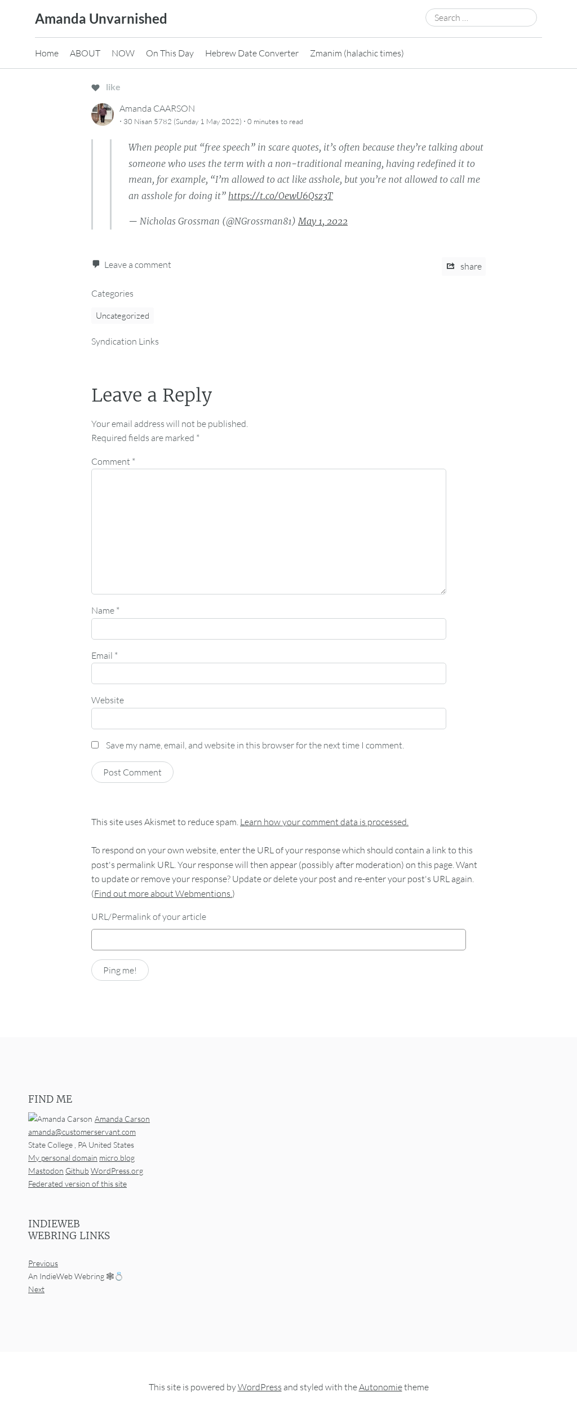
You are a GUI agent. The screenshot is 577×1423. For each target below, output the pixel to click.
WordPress (260, 1387)
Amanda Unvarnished (101, 18)
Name (105, 610)
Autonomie (380, 1387)
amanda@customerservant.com (82, 1131)
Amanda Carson (122, 1119)
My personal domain (62, 1157)
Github (77, 1170)
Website (107, 700)
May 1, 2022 (323, 221)
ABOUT (85, 53)
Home (47, 53)
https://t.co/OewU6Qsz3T (280, 195)
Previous (43, 1263)
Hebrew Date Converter (252, 53)
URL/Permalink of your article (148, 916)
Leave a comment (137, 264)
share (470, 266)
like (112, 86)
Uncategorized (122, 315)
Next (36, 1289)
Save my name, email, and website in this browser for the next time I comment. (255, 745)
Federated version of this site (77, 1183)
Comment (113, 461)
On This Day (170, 53)
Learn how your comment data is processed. (324, 821)
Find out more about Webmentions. (163, 893)
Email (104, 655)
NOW (123, 53)
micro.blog (117, 1157)
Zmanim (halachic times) (357, 53)
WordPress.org (117, 1170)
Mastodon (46, 1170)
